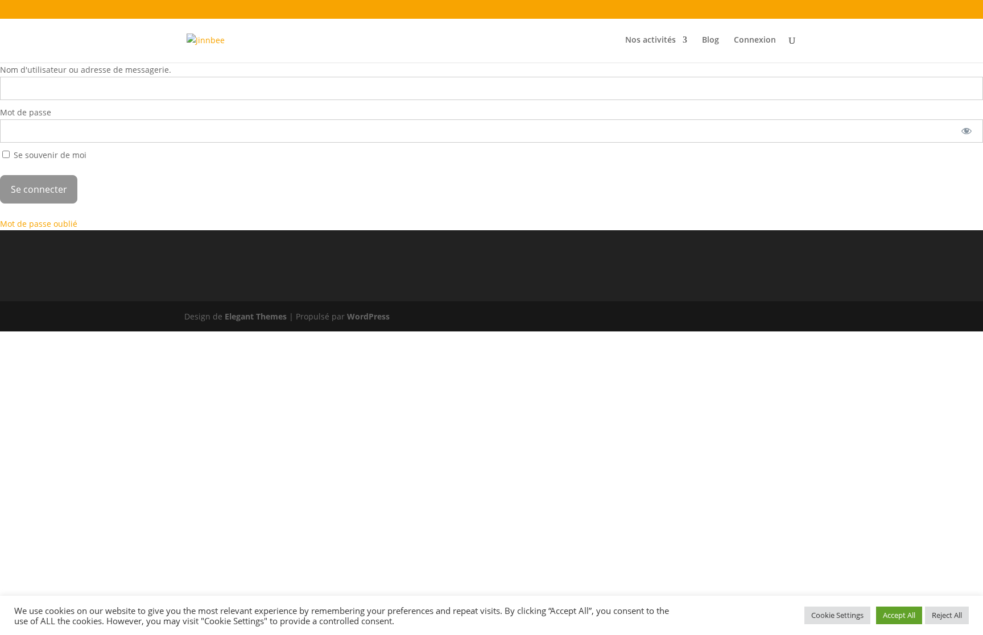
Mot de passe (25, 112)
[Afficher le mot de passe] (967, 131)
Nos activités (650, 40)
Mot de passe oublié (38, 223)
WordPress (368, 316)
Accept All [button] (899, 615)
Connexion (755, 40)
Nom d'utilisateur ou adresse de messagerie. (85, 69)
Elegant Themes (256, 316)
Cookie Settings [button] (837, 615)
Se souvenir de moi (48, 155)
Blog (710, 40)
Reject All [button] (947, 615)
